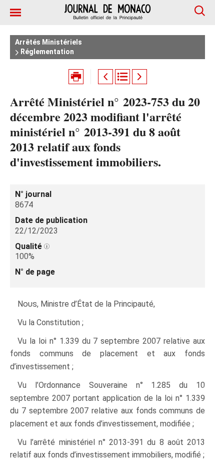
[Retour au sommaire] (122, 76)
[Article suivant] (139, 76)
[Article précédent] (105, 76)
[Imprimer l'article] (76, 76)
